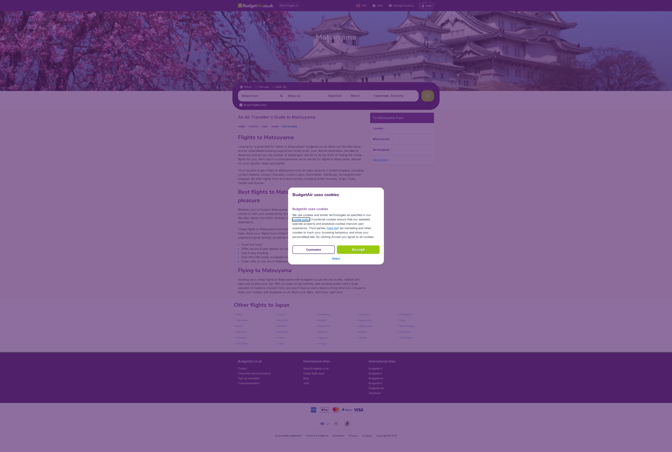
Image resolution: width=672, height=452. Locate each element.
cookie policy (301, 219)
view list (332, 228)
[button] (336, 258)
